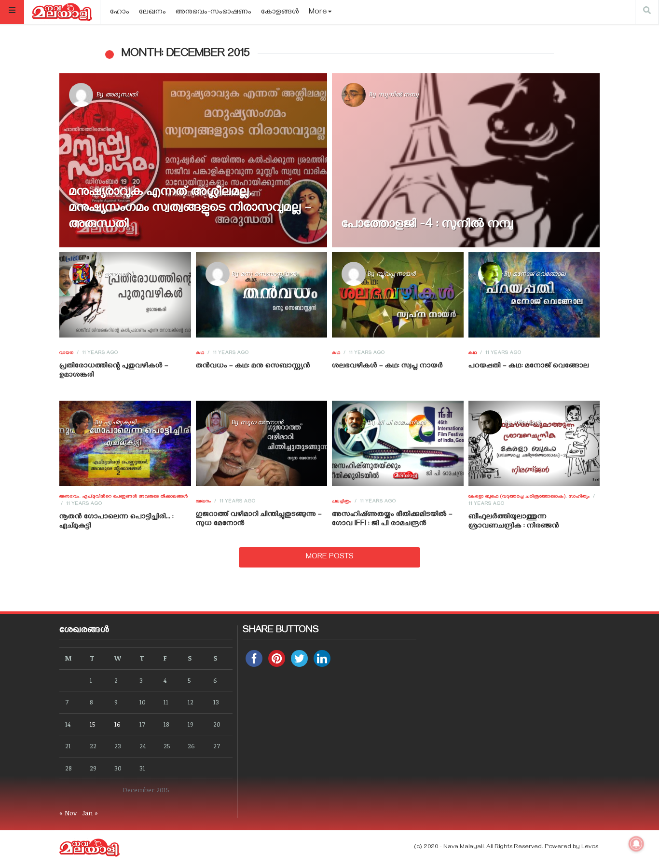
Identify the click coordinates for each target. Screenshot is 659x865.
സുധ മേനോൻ (261, 422)
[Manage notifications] (636, 843)
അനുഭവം (69, 497)
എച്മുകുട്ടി (120, 422)
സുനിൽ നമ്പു (398, 94)
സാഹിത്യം (579, 497)
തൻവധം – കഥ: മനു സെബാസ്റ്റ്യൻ (253, 366)
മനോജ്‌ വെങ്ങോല (539, 273)
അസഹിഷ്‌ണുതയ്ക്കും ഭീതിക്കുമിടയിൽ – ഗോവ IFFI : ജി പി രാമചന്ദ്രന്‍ (392, 519)
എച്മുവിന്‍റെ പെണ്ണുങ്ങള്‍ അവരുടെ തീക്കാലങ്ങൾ (135, 497)
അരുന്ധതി (121, 94)
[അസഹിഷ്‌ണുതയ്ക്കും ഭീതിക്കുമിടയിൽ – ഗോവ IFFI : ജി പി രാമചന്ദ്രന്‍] (397, 443)
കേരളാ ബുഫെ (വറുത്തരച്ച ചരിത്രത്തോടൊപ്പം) (517, 497)
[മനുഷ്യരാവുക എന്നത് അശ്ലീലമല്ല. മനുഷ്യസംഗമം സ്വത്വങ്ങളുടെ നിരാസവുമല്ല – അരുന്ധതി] (193, 160)
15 (93, 724)
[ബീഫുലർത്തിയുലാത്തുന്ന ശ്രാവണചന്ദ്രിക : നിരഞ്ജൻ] (534, 443)
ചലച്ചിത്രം (342, 502)
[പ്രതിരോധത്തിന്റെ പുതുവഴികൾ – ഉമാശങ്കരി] (125, 294)
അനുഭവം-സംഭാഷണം (213, 12)
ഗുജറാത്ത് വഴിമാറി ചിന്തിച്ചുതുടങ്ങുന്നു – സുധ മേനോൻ (259, 519)
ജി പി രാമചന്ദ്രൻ (401, 422)
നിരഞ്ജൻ (526, 422)
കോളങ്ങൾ (280, 12)
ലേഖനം (152, 12)
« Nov (68, 812)
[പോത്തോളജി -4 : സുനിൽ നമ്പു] (466, 160)
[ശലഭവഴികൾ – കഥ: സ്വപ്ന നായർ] (397, 294)
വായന (66, 353)
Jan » (90, 812)
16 (117, 724)
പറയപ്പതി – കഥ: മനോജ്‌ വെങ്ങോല (528, 366)
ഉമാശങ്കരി (118, 273)
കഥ (200, 353)
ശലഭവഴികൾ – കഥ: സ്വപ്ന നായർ (387, 366)
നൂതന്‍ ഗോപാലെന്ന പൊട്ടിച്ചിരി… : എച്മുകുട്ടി (116, 522)
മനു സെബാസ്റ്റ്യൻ (268, 273)
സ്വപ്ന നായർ (395, 273)
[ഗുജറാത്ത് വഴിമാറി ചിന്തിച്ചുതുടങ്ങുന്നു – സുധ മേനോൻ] (261, 443)
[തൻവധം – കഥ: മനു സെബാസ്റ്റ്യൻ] (261, 294)
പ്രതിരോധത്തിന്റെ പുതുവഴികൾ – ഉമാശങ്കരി (113, 371)
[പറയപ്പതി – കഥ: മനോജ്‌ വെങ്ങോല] (534, 294)
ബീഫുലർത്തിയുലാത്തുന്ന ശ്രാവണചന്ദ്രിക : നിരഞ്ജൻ (513, 522)
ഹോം (119, 12)
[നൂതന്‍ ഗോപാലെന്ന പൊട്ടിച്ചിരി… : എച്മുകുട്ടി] (125, 443)
